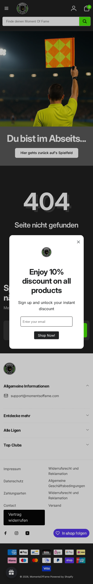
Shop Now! (46, 335)
